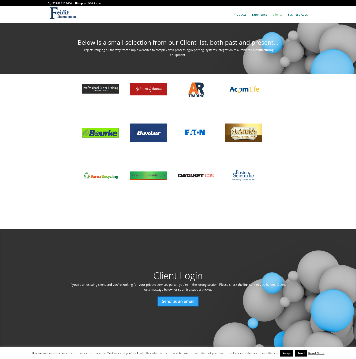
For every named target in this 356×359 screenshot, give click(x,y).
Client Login (178, 275)
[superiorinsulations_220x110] (148, 184)
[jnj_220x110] (148, 98)
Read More (316, 353)
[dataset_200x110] (195, 184)
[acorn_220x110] (243, 98)
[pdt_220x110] (100, 98)
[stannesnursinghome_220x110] (243, 141)
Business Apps (298, 14)
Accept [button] (286, 353)
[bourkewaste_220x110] (100, 141)
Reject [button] (301, 353)
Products (240, 14)
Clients (277, 14)
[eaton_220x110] (195, 141)
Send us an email (178, 301)
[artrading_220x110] (195, 98)
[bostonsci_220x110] (243, 184)
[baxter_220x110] (148, 141)
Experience (259, 14)
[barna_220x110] (100, 184)
